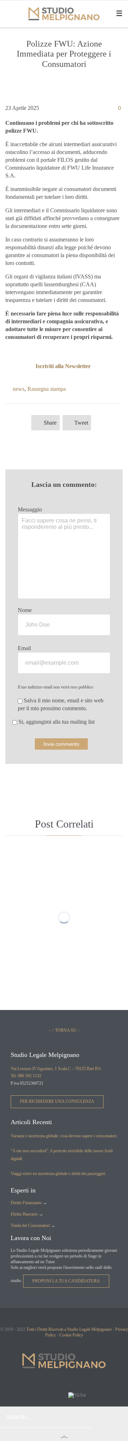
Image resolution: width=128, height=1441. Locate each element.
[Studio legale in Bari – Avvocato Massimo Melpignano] (64, 13)
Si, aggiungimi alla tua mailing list (56, 722)
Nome (25, 610)
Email (24, 648)
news (19, 389)
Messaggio (30, 509)
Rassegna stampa (46, 389)
